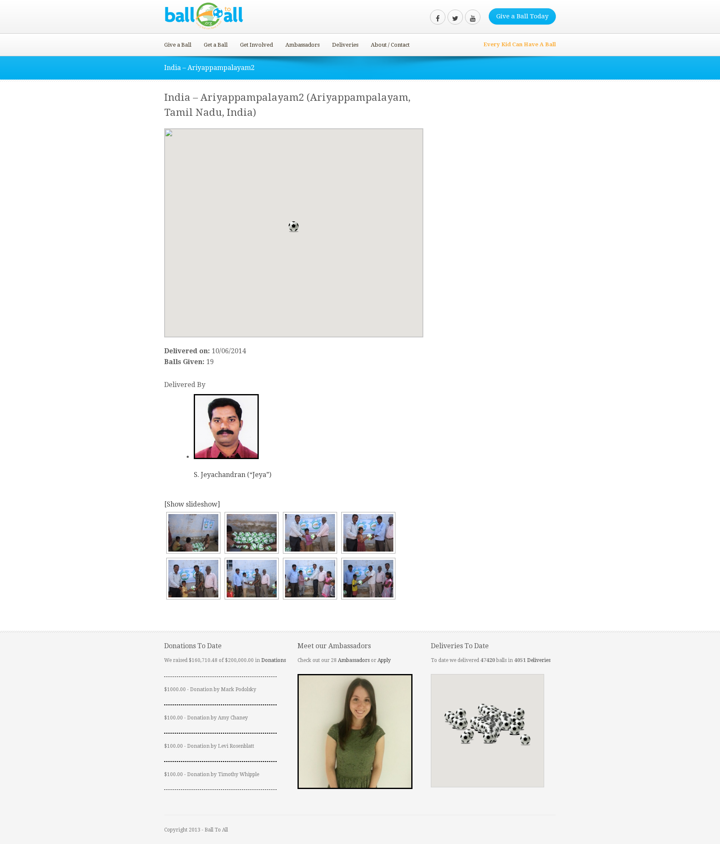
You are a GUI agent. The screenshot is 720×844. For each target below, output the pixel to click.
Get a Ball (216, 45)
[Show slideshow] (192, 504)
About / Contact (390, 45)
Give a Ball (177, 45)
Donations (273, 660)
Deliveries (345, 45)
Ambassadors (302, 45)
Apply (384, 660)
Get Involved (256, 45)
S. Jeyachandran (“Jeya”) (232, 475)
